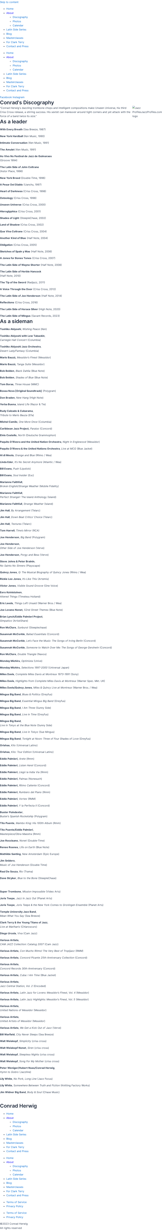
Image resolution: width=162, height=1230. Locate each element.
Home (9, 8)
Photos (17, 21)
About (10, 13)
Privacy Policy (14, 1206)
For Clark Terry (15, 42)
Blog (9, 33)
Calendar (18, 25)
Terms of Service (16, 1202)
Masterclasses (14, 37)
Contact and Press (17, 46)
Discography (20, 17)
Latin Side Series (16, 29)
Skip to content (9, 2)
